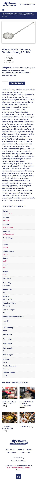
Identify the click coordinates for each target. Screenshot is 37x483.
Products (10, 450)
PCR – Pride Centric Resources (18, 468)
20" (4, 268)
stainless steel (8, 234)
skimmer (6, 241)
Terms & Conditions (18, 461)
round (5, 248)
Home (4, 13)
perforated (7, 214)
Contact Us (25, 453)
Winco (16, 13)
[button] (3, 10)
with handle (8, 227)
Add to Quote (17, 83)
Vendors (10, 13)
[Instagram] (18, 476)
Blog (29, 450)
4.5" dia (6, 221)
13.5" (4, 274)
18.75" (5, 261)
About (21, 450)
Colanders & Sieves (19, 68)
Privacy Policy (18, 458)
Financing (11, 453)
